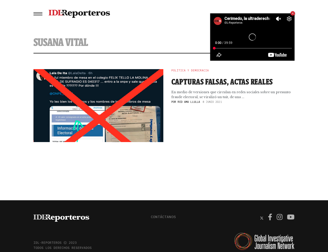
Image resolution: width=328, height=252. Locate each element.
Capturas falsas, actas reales (222, 82)
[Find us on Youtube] (291, 218)
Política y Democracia (190, 70)
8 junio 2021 (212, 101)
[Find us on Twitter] (262, 218)
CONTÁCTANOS (163, 217)
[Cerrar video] (293, 13)
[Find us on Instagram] (279, 218)
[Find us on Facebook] (270, 218)
